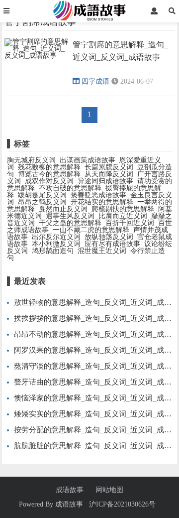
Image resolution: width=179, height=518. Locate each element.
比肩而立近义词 (122, 216)
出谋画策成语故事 (87, 160)
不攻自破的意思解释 (70, 188)
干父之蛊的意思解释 (70, 223)
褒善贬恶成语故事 (98, 195)
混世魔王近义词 (102, 251)
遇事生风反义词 (70, 216)
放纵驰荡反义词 (109, 237)
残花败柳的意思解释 (49, 167)
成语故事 (70, 490)
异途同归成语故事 (105, 181)
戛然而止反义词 (63, 209)
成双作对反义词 (49, 181)
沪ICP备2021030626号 (122, 504)
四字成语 (95, 81)
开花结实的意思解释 (102, 202)
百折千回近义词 (129, 223)
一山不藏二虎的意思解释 (91, 230)
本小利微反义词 (56, 244)
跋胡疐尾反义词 (42, 195)
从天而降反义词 (109, 174)
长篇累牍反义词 (109, 167)
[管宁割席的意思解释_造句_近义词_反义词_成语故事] (36, 57)
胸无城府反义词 (31, 160)
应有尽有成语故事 (112, 244)
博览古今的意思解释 (49, 174)
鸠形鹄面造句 (53, 251)
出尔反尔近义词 (56, 237)
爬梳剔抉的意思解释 (122, 209)
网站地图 (109, 490)
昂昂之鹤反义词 (42, 202)
